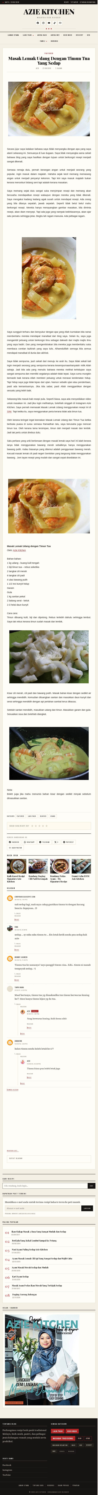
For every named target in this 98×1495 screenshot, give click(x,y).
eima (16, 927)
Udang (52, 816)
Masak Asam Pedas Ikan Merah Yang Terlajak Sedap (37, 1285)
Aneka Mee (55, 35)
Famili (42, 41)
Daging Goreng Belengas (24, 1294)
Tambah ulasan (12, 1090)
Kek (88, 35)
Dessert (79, 35)
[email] (60, 23)
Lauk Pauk (27, 35)
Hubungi (54, 41)
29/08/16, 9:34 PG (21, 930)
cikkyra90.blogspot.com (25, 896)
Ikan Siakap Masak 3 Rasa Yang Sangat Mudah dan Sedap (38, 1231)
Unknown (18, 1041)
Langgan (87, 1208)
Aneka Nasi (42, 35)
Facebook (7, 1465)
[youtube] (49, 23)
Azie (28, 1011)
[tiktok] (54, 23)
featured (49, 53)
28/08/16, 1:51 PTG (21, 900)
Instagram (7, 1470)
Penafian (76, 1485)
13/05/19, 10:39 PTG (34, 1064)
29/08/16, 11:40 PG (21, 960)
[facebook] (37, 23)
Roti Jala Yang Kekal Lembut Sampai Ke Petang (34, 1240)
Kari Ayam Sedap (20, 1276)
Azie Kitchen (49, 11)
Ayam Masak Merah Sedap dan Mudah (30, 1267)
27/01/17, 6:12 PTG (21, 990)
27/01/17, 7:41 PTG (33, 1014)
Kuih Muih (67, 35)
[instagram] (43, 23)
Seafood (43, 816)
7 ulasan (58, 68)
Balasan (18, 916)
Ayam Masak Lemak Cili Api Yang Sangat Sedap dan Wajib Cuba (42, 1258)
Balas (18, 913)
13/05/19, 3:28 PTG (21, 1044)
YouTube (7, 1475)
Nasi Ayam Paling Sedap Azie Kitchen (30, 1249)
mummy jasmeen (21, 957)
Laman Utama (13, 35)
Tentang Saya (38, 1485)
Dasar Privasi (63, 1485)
